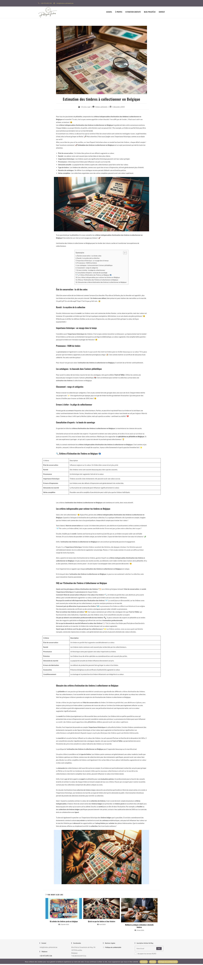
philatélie (78, 116)
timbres (125, 116)
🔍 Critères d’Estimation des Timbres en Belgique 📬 (94, 275)
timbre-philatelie (101, 107)
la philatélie (74, 235)
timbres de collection (80, 167)
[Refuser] (200, 962)
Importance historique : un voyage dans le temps (93, 260)
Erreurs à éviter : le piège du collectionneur (91, 270)
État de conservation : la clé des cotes (89, 256)
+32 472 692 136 (46, 956)
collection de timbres (83, 790)
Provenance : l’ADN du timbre (87, 263)
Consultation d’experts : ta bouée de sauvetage (92, 272)
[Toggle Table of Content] (124, 253)
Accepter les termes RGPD (147, 954)
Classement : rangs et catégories (87, 268)
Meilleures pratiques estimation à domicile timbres (139, 926)
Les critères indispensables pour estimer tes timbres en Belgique (99, 277)
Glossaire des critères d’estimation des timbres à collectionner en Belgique (102, 282)
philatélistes (92, 722)
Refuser (152, 962)
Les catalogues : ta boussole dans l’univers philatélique (94, 265)
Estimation (82, 145)
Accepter (144, 962)
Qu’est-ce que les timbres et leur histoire (101, 921)
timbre (64, 128)
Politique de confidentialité (113, 947)
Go (159, 948)
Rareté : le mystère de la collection (88, 258)
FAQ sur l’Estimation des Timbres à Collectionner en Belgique (98, 280)
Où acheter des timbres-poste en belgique (64, 921)
